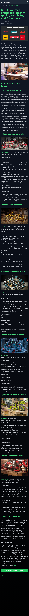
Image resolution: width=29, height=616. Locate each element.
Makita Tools (4, 293)
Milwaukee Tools (5, 152)
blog (6, 5)
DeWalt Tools (4, 226)
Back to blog (4, 575)
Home (2, 5)
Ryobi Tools (4, 418)
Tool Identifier (6, 2)
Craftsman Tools (5, 479)
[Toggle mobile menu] (27, 2)
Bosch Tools (4, 356)
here (14, 565)
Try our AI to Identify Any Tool (15, 570)
